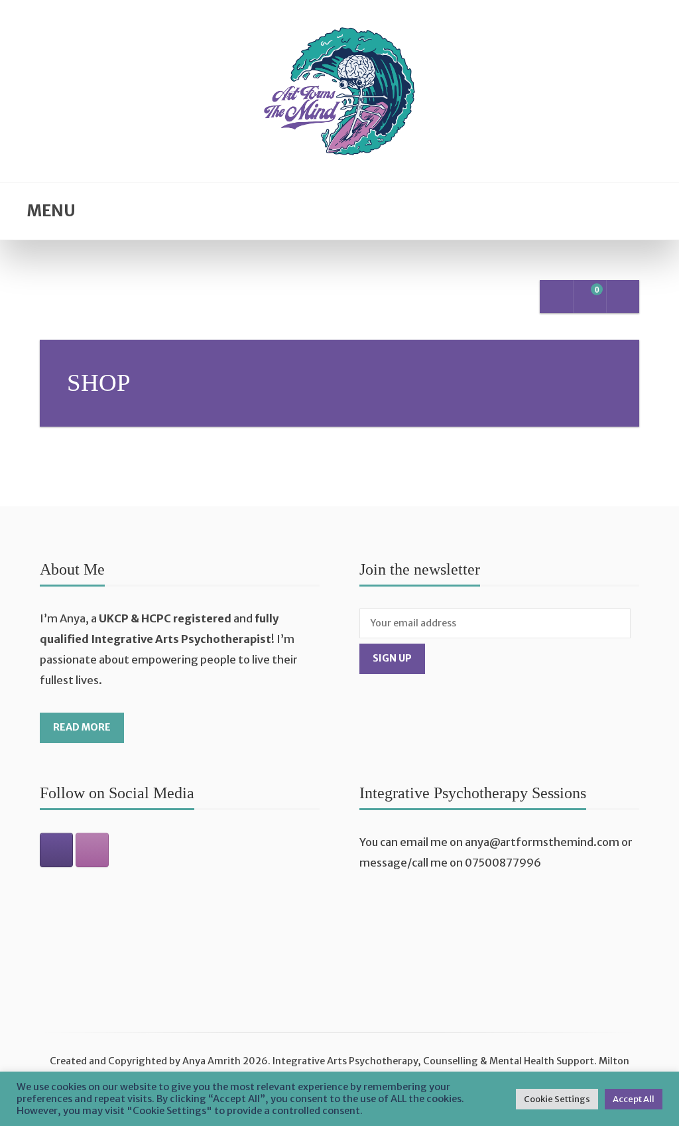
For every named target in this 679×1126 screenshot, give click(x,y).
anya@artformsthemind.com (542, 842)
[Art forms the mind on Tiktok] (56, 850)
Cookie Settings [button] (557, 1099)
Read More (82, 727)
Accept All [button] (633, 1099)
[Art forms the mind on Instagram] (92, 850)
